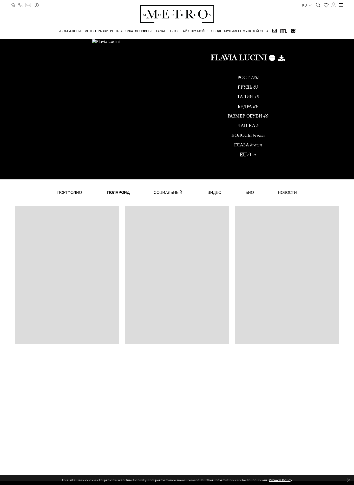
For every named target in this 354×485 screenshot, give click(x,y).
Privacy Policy (280, 480)
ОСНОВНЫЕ (144, 31)
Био (249, 192)
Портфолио (69, 192)
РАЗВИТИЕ (106, 31)
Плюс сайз (179, 31)
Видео (214, 192)
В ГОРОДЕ (214, 31)
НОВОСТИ (287, 192)
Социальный (168, 192)
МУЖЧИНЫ (232, 31)
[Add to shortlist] (272, 59)
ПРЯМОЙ (197, 31)
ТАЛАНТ (162, 31)
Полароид (118, 192)
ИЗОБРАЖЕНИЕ (71, 31)
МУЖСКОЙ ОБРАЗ (256, 31)
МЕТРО (90, 31)
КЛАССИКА (124, 31)
